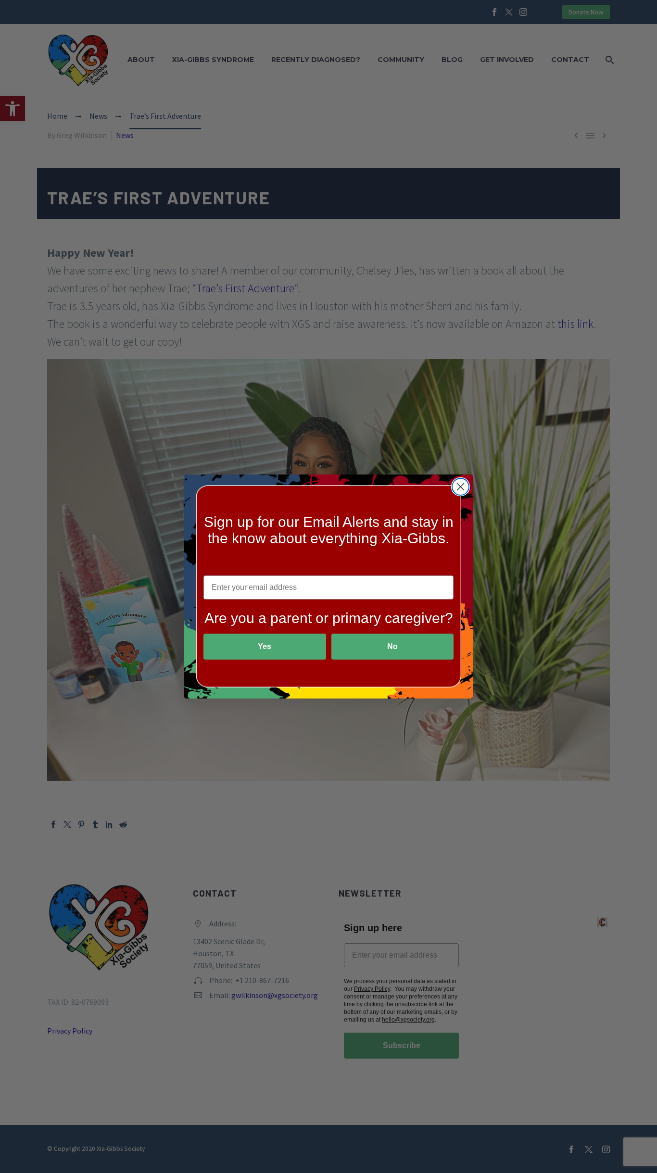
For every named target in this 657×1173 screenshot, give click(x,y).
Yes (264, 646)
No (392, 646)
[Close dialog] (460, 486)
